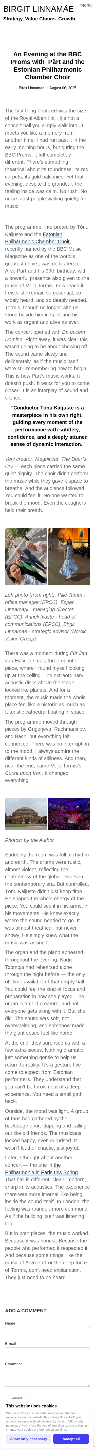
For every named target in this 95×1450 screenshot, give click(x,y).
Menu (86, 5)
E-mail (10, 1344)
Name (10, 1323)
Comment (13, 1364)
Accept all (71, 1439)
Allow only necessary (28, 1439)
